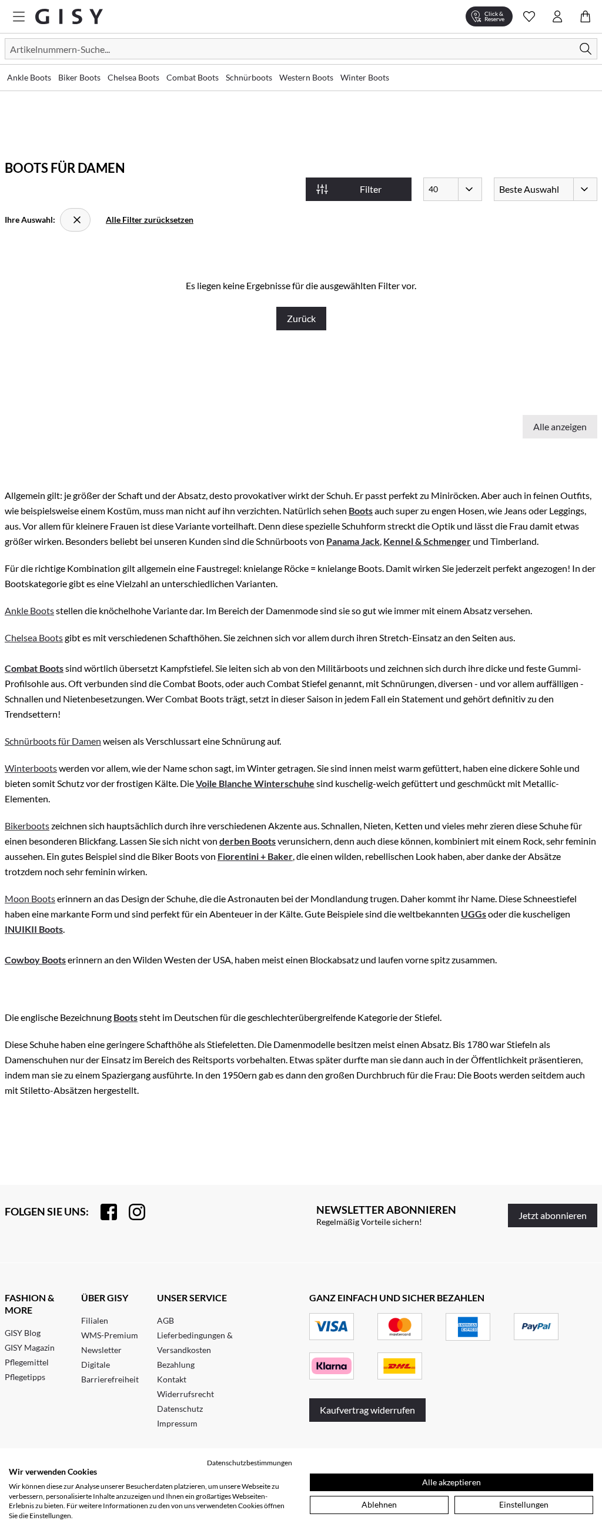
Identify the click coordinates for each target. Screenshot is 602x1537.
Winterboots (31, 767)
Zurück (301, 318)
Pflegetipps (25, 1377)
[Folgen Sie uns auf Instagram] (131, 1212)
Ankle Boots (29, 610)
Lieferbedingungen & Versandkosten (195, 1342)
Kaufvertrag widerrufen (367, 1409)
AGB (165, 1320)
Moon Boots (30, 898)
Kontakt (171, 1379)
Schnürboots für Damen (53, 740)
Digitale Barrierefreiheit (110, 1371)
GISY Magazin (30, 1347)
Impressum (177, 1423)
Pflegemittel (27, 1362)
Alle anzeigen (560, 426)
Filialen (94, 1320)
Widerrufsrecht (185, 1394)
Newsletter (101, 1350)
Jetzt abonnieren (553, 1215)
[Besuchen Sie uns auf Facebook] (103, 1212)
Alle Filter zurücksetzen (149, 220)
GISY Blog (23, 1333)
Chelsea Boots (34, 637)
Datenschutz (180, 1409)
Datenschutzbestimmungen (249, 1462)
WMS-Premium (109, 1335)
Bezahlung (176, 1364)
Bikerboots (27, 825)
